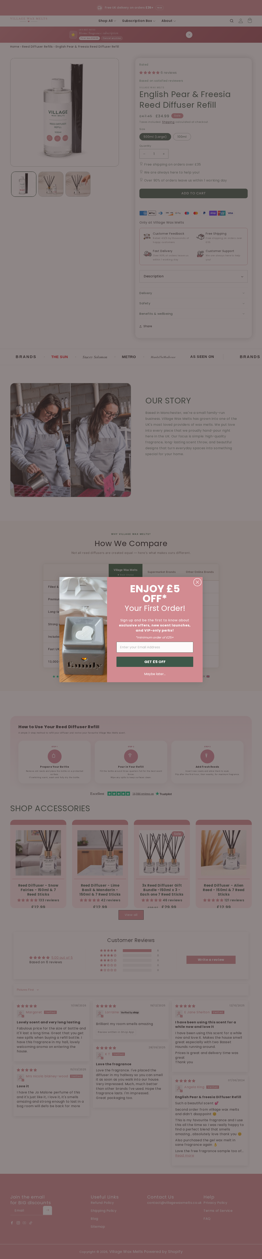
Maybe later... (155, 674)
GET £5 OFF (155, 661)
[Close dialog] (197, 582)
